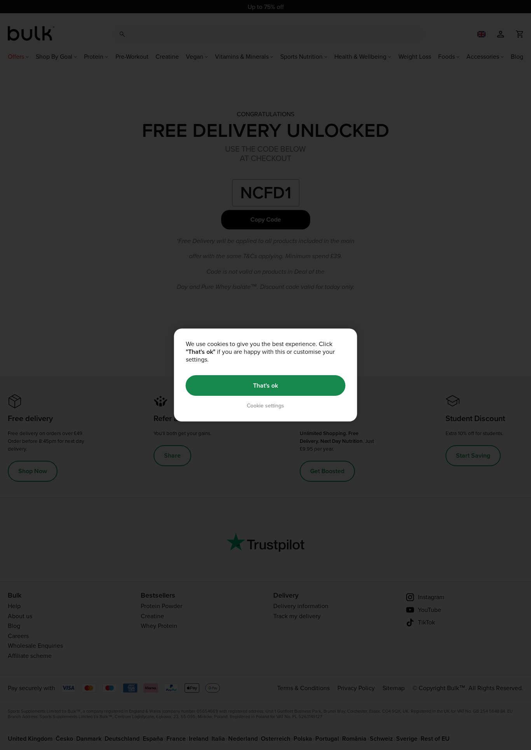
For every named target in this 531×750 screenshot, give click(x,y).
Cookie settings (265, 406)
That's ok (265, 385)
